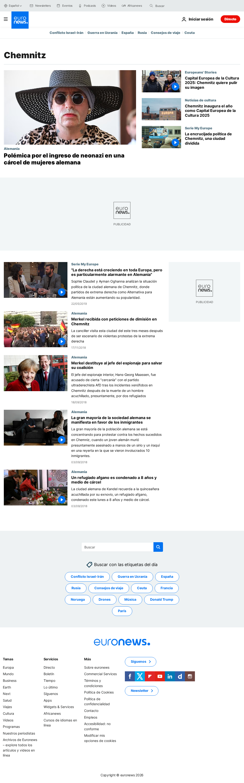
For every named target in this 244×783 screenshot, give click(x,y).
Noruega (78, 599)
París (122, 611)
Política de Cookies (99, 692)
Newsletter (139, 690)
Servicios (51, 659)
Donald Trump (161, 599)
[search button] (151, 6)
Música (130, 599)
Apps (48, 700)
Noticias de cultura (200, 100)
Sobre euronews (96, 667)
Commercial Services (100, 674)
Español (14, 5)
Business (9, 680)
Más (87, 659)
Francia (167, 588)
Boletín (49, 674)
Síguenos (51, 694)
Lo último (51, 687)
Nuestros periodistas (19, 733)
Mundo (8, 674)
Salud (7, 700)
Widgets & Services (59, 707)
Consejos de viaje (165, 33)
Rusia (142, 33)
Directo (230, 19)
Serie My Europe (198, 128)
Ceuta (189, 33)
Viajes (7, 707)
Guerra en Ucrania (102, 33)
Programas (11, 727)
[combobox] (175, 6)
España (128, 33)
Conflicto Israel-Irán (66, 33)
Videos (8, 720)
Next (6, 694)
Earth (7, 687)
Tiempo (49, 680)
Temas (8, 659)
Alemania (12, 148)
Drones (105, 599)
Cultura (8, 713)
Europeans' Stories (201, 72)
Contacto (91, 711)
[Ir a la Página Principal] (20, 20)
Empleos (90, 717)
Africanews (52, 713)
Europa (8, 667)
